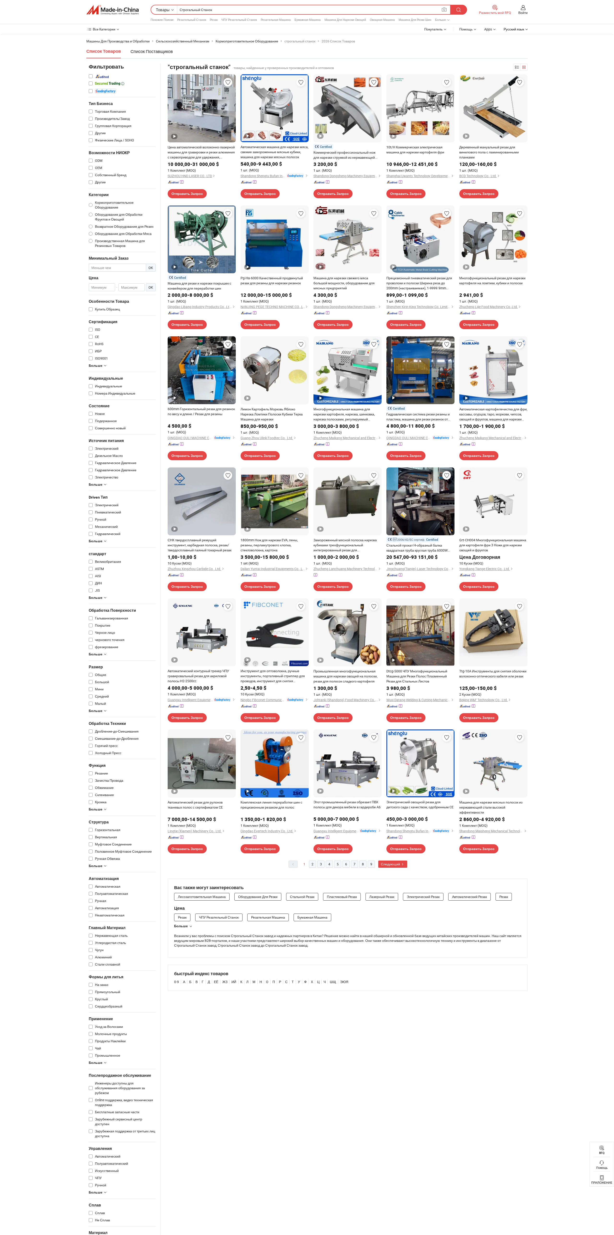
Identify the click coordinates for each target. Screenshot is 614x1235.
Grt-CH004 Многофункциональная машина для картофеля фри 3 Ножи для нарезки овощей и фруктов (492, 545)
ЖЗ (224, 981)
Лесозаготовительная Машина (202, 896)
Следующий (391, 864)
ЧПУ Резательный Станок (239, 20)
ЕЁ (216, 981)
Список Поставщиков (151, 51)
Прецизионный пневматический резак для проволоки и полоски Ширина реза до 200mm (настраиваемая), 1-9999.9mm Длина (419, 283)
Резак (214, 20)
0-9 (176, 981)
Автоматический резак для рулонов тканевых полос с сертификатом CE (195, 805)
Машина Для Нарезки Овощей (345, 20)
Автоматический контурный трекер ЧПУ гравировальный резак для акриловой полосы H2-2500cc (198, 676)
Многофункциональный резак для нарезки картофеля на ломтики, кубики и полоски (492, 280)
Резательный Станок (191, 20)
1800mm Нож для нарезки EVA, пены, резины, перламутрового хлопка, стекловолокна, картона (269, 545)
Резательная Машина (276, 20)
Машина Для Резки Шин (415, 20)
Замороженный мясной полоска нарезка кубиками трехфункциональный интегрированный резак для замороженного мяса (345, 545)
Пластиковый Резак (342, 896)
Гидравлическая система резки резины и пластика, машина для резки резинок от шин (418, 417)
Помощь (465, 29)
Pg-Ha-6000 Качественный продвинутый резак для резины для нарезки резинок (272, 280)
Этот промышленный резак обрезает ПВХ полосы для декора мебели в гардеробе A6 (347, 804)
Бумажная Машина (308, 20)
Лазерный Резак (381, 896)
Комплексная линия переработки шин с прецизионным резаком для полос (271, 805)
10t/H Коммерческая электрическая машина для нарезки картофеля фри (415, 149)
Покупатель (433, 29)
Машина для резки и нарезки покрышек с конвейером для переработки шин (199, 286)
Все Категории (104, 29)
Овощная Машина (382, 20)
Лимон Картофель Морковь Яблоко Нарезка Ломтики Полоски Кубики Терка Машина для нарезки (272, 414)
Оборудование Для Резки (257, 896)
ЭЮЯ (344, 981)
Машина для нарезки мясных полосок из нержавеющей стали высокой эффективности (490, 807)
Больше (181, 926)
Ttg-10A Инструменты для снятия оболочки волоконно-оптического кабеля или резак (492, 673)
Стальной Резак (302, 896)
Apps (488, 29)
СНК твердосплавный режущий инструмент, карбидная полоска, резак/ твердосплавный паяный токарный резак (199, 545)
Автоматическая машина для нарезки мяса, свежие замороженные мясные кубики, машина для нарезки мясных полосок (274, 152)
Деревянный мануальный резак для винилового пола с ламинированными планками (489, 152)
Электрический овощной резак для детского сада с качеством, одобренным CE (420, 804)
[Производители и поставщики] (112, 10)
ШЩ (333, 981)
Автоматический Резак (469, 896)
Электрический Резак (423, 896)
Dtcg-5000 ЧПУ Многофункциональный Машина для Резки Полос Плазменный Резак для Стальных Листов (416, 676)
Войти (523, 12)
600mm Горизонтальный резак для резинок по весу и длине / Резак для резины (201, 411)
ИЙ (233, 981)
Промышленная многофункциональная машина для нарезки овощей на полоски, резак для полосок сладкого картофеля (345, 676)
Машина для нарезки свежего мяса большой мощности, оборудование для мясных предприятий (344, 283)
